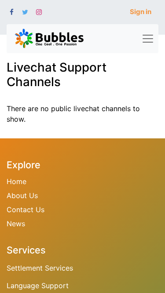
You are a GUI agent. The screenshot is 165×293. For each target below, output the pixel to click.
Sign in (140, 11)
